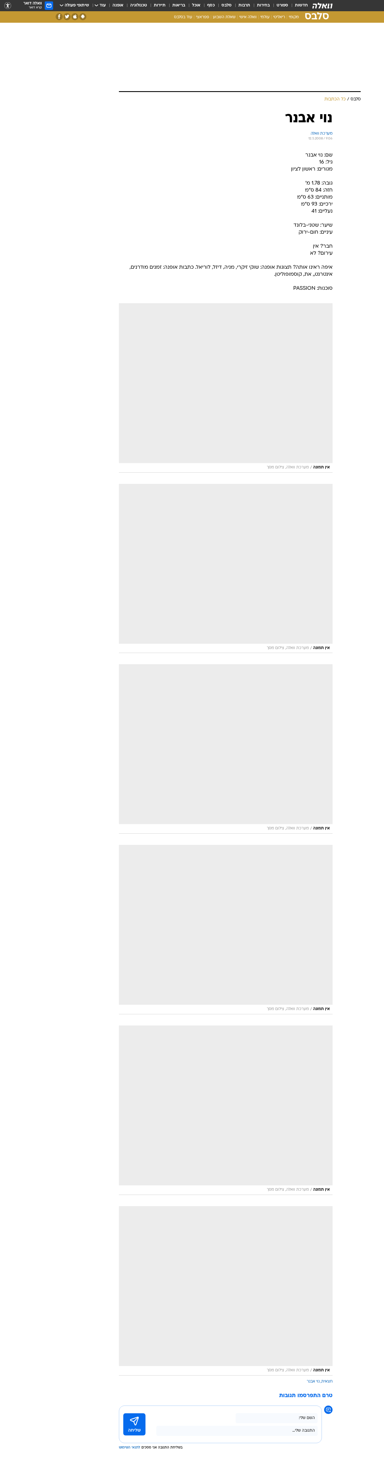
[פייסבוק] (59, 16)
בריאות (178, 5)
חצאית (327, 1381)
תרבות (244, 5)
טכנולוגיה (138, 5)
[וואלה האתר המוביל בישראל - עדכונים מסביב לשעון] (322, 5)
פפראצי (202, 17)
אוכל (196, 5)
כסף (211, 5)
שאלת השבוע (224, 17)
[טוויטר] (67, 16)
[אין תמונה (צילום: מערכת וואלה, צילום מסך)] (226, 388)
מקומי (294, 17)
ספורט (282, 5)
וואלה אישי (248, 17)
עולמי (265, 17)
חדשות (301, 5)
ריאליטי (279, 17)
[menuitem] (298, 6)
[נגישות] (7, 5)
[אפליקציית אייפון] (74, 16)
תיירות (160, 5)
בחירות (263, 5)
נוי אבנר (313, 1381)
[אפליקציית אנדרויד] (82, 16)
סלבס (227, 5)
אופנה (117, 5)
